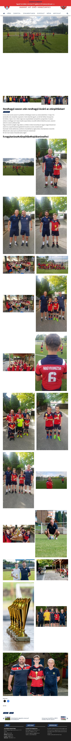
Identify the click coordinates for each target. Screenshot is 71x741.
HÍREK (9, 13)
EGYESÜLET (41, 13)
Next (65, 101)
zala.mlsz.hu (10, 734)
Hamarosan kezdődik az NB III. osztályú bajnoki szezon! (50, 719)
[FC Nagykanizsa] (4, 13)
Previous (5, 101)
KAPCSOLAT (57, 13)
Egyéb (11, 713)
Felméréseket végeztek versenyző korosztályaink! (20, 719)
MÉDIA (49, 13)
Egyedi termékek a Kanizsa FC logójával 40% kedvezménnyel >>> (35, 4)
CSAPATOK (16, 13)
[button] (18, 166)
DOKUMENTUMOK (29, 13)
